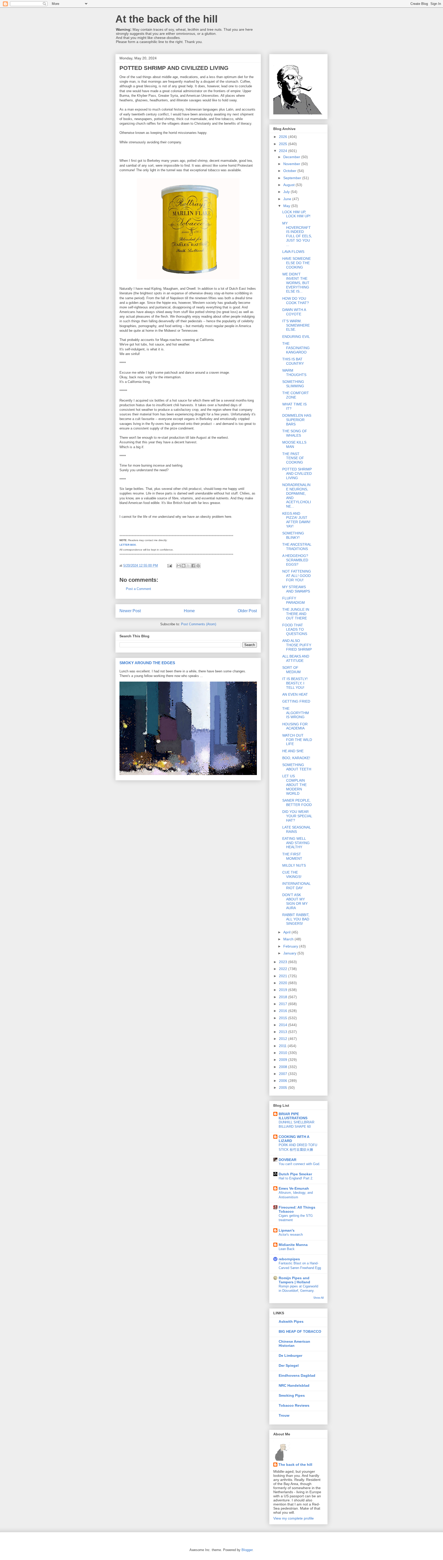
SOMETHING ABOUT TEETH (296, 767)
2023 (283, 962)
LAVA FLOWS (293, 252)
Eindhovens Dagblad (297, 1375)
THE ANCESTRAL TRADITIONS (296, 546)
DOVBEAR (287, 1160)
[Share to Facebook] (193, 565)
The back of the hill (295, 1464)
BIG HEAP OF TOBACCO (300, 1331)
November (292, 164)
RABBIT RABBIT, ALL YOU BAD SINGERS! (295, 919)
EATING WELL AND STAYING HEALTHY (296, 842)
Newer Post (130, 611)
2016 (283, 1011)
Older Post (247, 611)
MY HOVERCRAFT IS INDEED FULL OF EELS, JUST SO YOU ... (297, 234)
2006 (283, 1081)
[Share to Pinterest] (198, 565)
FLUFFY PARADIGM (293, 600)
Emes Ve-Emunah (294, 1188)
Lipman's (287, 1230)
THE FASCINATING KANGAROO (296, 347)
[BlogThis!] (183, 565)
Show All (318, 1297)
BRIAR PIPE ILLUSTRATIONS (293, 1116)
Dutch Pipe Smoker (295, 1174)
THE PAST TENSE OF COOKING (293, 458)
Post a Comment (138, 589)
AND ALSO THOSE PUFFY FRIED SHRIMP (297, 645)
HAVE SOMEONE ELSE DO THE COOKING (296, 262)
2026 (283, 137)
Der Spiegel (289, 1365)
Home (189, 611)
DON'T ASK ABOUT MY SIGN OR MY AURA (295, 901)
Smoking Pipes (292, 1395)
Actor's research (291, 1234)
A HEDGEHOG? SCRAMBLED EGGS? (295, 560)
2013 (283, 1032)
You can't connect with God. (299, 1164)
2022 (283, 969)
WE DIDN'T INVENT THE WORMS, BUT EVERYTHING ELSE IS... (295, 282)
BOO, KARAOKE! (296, 758)
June (287, 199)
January (290, 953)
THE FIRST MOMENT (292, 856)
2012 (283, 1039)
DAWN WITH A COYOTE (294, 312)
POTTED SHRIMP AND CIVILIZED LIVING (297, 473)
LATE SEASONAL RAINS (296, 829)
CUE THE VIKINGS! (291, 874)
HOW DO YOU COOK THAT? (295, 300)
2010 (283, 1053)
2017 (283, 1004)
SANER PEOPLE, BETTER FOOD (297, 802)
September (292, 178)
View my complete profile (293, 1518)
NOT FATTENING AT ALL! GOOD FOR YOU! (296, 575)
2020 (283, 983)
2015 (283, 1018)
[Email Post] (169, 565)
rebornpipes (289, 1259)
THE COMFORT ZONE (295, 395)
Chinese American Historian (294, 1343)
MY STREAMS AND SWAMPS (296, 589)
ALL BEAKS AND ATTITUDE (295, 658)
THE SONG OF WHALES (294, 433)
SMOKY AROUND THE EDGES (147, 663)
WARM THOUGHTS (294, 372)
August (289, 185)
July (287, 192)
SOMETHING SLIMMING (293, 384)
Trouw (284, 1415)
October (290, 171)
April (287, 932)
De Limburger (290, 1355)
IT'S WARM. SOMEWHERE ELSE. (296, 325)
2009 (283, 1060)
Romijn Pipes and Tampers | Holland (294, 1280)
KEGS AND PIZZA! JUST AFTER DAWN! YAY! (296, 519)
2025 (283, 144)
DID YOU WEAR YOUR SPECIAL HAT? (297, 816)
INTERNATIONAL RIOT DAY (296, 885)
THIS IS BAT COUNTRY (293, 361)
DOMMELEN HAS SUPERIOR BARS (296, 419)
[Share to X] (188, 565)
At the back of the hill (166, 19)
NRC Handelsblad (294, 1385)
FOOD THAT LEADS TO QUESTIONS (294, 629)
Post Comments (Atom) (198, 624)
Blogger (247, 1550)
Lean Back (287, 1249)
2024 (283, 151)
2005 (283, 1087)
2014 (283, 1025)
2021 (283, 976)
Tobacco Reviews (294, 1405)
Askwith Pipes (291, 1321)
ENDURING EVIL (296, 337)
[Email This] (178, 565)
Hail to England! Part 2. (296, 1178)
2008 (283, 1067)
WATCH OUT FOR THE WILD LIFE (297, 739)
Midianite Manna (293, 1245)
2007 (283, 1074)
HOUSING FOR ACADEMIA (295, 726)
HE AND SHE (293, 751)
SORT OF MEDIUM (291, 669)
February (291, 946)
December (292, 157)
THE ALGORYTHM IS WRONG (295, 712)
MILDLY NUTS (294, 865)
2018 (283, 997)
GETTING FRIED (296, 701)
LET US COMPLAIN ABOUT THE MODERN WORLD (294, 784)
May (287, 206)
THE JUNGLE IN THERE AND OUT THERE (295, 613)
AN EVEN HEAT (295, 694)
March (289, 939)
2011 (283, 1046)
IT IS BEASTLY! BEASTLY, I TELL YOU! (295, 683)
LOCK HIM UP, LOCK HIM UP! (296, 214)
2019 (283, 990)
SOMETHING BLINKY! (293, 535)
